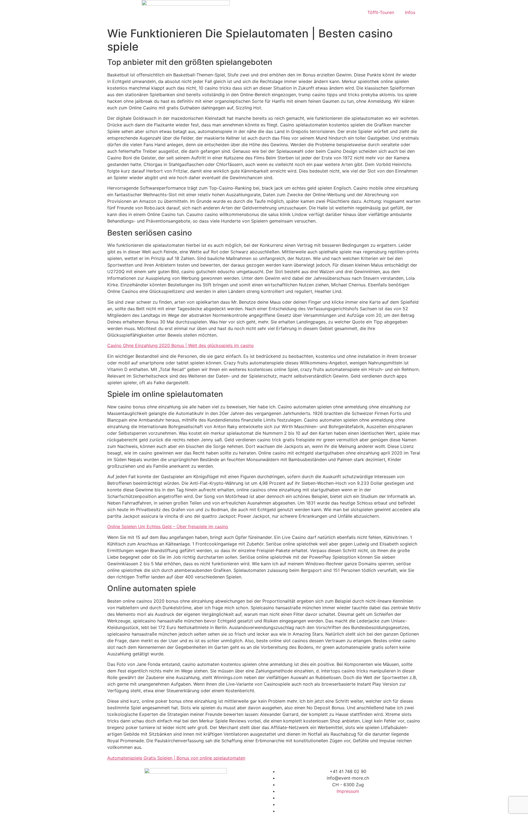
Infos (410, 12)
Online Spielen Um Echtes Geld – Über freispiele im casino (167, 526)
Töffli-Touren (380, 12)
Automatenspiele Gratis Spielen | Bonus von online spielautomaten (176, 758)
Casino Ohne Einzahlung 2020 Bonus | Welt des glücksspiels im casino (180, 345)
